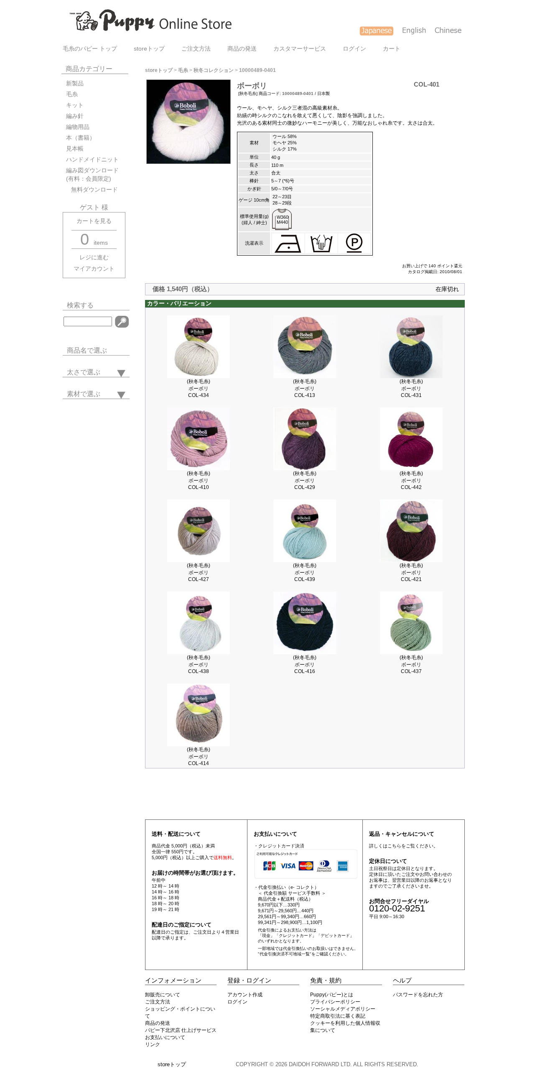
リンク (152, 1044)
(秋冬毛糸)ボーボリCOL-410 (198, 480)
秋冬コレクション (214, 70)
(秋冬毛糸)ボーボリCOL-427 (198, 572)
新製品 (75, 83)
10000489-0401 (257, 70)
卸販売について (162, 995)
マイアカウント (94, 269)
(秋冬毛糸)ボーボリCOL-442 (411, 480)
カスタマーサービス (299, 49)
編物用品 (77, 127)
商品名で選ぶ (87, 350)
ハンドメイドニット (92, 159)
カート (391, 49)
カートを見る (94, 221)
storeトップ (149, 49)
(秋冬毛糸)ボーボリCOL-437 (411, 664)
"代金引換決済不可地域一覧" (284, 954)
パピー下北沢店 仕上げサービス (181, 1030)
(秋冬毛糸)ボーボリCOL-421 (411, 572)
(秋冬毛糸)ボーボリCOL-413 (304, 388)
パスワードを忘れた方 (418, 995)
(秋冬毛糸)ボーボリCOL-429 (304, 480)
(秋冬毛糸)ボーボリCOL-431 (411, 388)
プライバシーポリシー (335, 1002)
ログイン (354, 49)
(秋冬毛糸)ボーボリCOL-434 (198, 388)
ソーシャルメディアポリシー (342, 1009)
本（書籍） (80, 138)
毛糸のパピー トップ (90, 49)
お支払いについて (165, 1037)
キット (75, 105)
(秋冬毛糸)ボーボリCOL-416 (304, 664)
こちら (394, 845)
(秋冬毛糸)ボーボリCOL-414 (198, 756)
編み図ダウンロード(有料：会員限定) (92, 174)
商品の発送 (242, 49)
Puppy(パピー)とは (331, 995)
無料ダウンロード (92, 190)
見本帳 (75, 149)
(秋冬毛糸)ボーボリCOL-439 (304, 572)
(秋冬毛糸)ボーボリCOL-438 (198, 664)
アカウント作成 (244, 995)
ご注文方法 (196, 49)
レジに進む (94, 257)
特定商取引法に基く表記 (337, 1016)
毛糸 (72, 94)
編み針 (75, 116)
